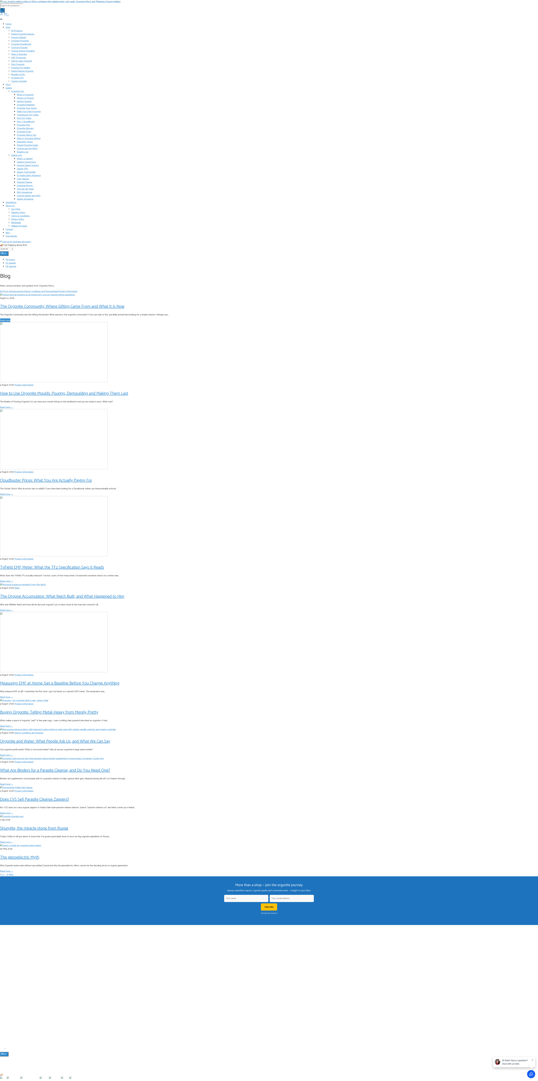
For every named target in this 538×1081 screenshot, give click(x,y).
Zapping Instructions (26, 162)
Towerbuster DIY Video (28, 115)
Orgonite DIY (17, 78)
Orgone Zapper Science (28, 165)
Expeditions (11, 202)
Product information (67, 291)
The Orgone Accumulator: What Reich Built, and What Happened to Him (62, 596)
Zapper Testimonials (26, 172)
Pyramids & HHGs (13, 978)
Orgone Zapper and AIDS (28, 196)
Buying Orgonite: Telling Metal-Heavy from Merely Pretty (49, 712)
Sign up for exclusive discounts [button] (16, 242)
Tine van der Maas (25, 189)
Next (11, 874)
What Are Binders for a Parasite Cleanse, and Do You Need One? (55, 770)
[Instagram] (8, 1049)
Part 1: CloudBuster (26, 122)
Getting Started (24, 101)
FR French (10, 260)
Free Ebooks (11, 236)
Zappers (9, 982)
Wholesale (16, 223)
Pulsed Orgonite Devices (22, 34)
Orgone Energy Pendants (23, 51)
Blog (8, 233)
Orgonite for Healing (20, 68)
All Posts (4, 291)
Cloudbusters (11, 970)
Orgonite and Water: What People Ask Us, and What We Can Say (55, 741)
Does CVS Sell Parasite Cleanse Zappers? (34, 799)
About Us (10, 206)
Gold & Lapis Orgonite (21, 61)
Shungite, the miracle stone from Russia (34, 828)
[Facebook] (2, 1049)
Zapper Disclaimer (25, 199)
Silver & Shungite (19, 54)
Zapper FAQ (22, 169)
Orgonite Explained (26, 105)
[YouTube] (5, 1049)
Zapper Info (16, 155)
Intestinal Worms (25, 186)
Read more (5, 320)
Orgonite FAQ (23, 125)
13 (7, 874)
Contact (9, 229)
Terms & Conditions (20, 216)
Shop (8, 27)
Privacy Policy (17, 219)
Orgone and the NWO (27, 149)
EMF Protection (18, 58)
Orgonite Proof (24, 132)
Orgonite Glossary (25, 128)
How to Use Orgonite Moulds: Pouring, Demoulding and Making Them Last (64, 393)
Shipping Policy (18, 212)
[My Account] (2, 15)
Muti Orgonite (17, 64)
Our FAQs (15, 209)
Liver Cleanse (23, 179)
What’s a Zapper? (25, 159)
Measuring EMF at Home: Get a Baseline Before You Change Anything (59, 683)
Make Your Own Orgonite (29, 111)
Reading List (22, 152)
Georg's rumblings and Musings (38, 291)
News (55, 291)
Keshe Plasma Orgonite (22, 71)
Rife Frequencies (24, 192)
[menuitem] (272, 259)
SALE (8, 85)
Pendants (9, 974)
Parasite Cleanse (24, 182)
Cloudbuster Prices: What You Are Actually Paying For (46, 480)
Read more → (6, 407)
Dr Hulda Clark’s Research (29, 175)
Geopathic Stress (25, 142)
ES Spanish (11, 263)
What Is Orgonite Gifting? (29, 138)
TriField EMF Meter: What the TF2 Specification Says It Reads (52, 567)
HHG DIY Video (24, 118)
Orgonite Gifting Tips (26, 135)
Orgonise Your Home (27, 108)
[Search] (2, 10)
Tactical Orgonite (19, 48)
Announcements (16, 291)
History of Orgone (25, 98)
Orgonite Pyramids (20, 41)
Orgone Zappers (18, 37)
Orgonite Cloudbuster (21, 44)
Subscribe (269, 907)
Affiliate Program (19, 226)
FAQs (8, 1015)
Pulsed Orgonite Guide (27, 145)
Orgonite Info (17, 91)
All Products (17, 31)
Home (8, 24)
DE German (11, 266)
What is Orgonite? (25, 95)
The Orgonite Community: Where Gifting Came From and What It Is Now (62, 306)
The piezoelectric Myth (19, 857)
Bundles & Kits (18, 74)
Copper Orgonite (19, 81)
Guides (9, 88)
